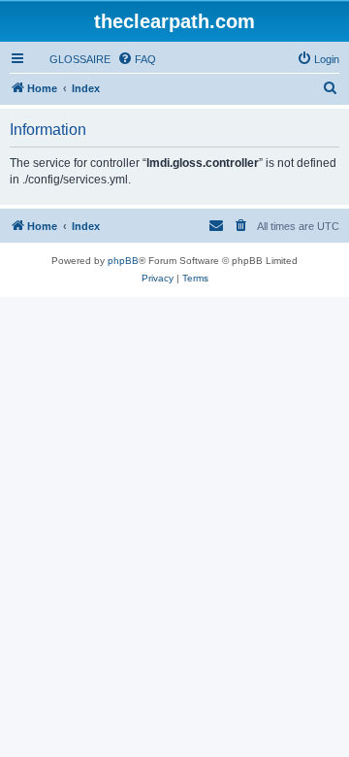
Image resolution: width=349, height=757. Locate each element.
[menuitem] (71, 59)
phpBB (123, 260)
